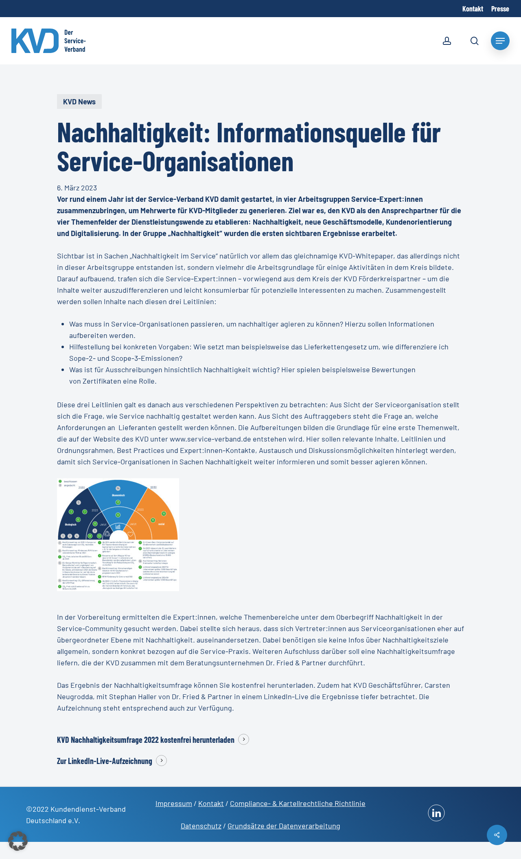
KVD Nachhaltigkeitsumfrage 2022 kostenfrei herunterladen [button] (145, 739)
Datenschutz (201, 825)
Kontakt (211, 803)
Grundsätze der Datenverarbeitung (284, 825)
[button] (18, 841)
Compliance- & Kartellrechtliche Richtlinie (298, 803)
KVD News (79, 101)
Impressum (173, 803)
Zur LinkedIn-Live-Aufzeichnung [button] (104, 761)
